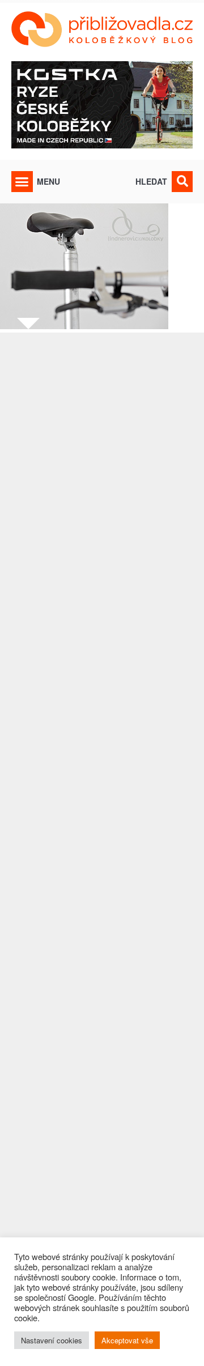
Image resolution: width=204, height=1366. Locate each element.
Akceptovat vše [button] (127, 1340)
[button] (22, 182)
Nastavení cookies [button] (51, 1340)
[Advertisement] (102, 827)
